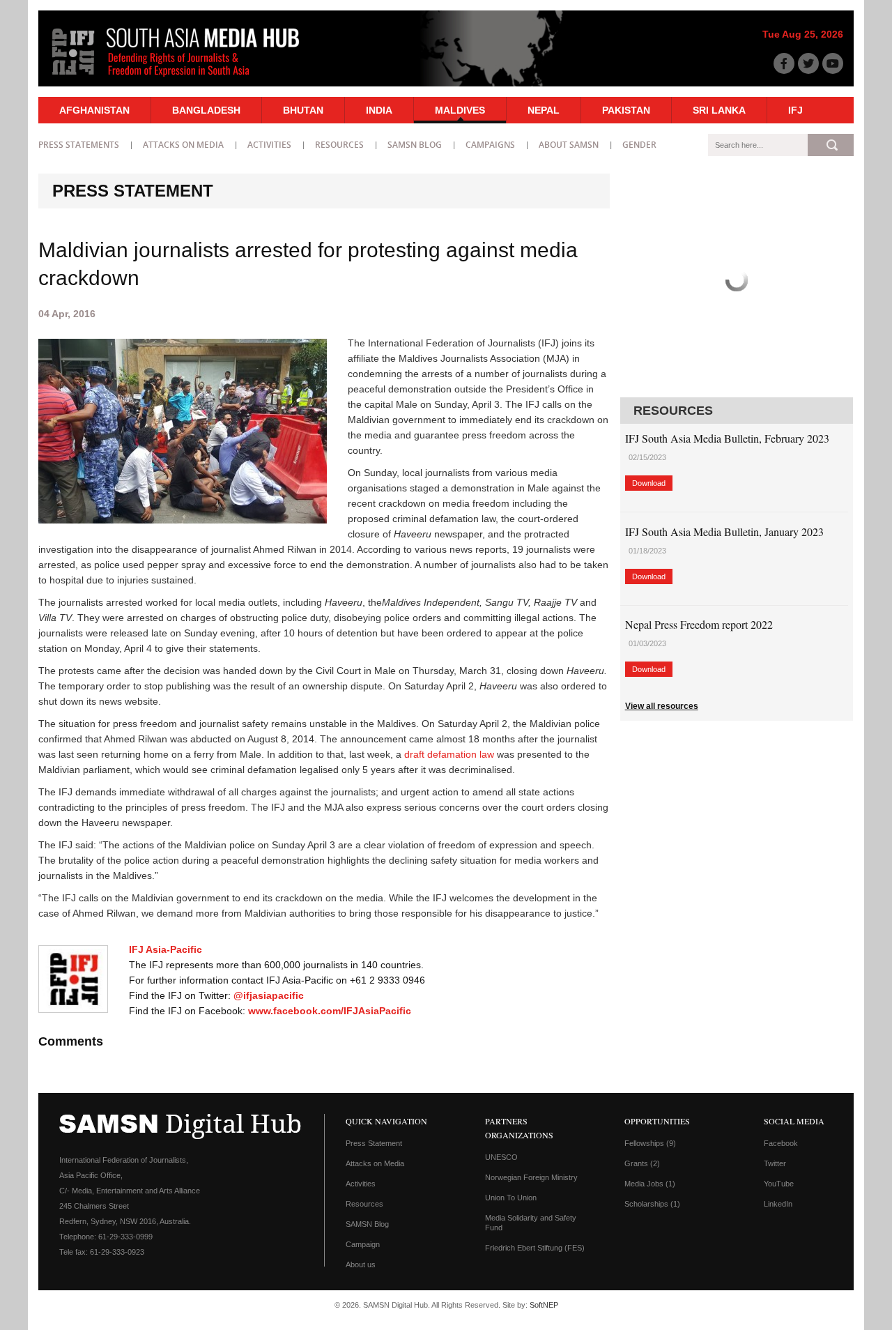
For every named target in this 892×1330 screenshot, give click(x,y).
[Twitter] (808, 63)
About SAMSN (569, 145)
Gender (639, 145)
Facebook (781, 1143)
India (379, 110)
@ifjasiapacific (268, 995)
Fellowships (650, 1143)
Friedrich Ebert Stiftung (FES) (535, 1248)
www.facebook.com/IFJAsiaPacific (329, 1010)
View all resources (661, 706)
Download (649, 483)
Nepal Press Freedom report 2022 (699, 624)
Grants (642, 1163)
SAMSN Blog (414, 145)
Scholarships (652, 1204)
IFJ (795, 110)
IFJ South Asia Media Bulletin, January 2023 (724, 531)
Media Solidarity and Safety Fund (530, 1223)
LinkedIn (778, 1204)
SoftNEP (544, 1305)
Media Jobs (649, 1183)
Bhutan (303, 110)
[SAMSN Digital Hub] (186, 78)
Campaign (363, 1244)
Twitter (775, 1163)
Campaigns (490, 145)
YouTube (779, 1183)
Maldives (460, 110)
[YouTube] (832, 63)
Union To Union (511, 1197)
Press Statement (374, 1143)
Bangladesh (206, 110)
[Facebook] (784, 63)
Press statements (78, 145)
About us (361, 1264)
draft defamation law (449, 754)
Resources (339, 145)
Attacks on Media (183, 145)
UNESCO (501, 1157)
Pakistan (626, 110)
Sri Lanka (719, 110)
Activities (269, 145)
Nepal (544, 110)
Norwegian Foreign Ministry (531, 1177)
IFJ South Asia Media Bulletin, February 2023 (727, 438)
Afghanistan (94, 110)
